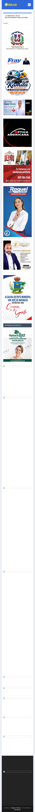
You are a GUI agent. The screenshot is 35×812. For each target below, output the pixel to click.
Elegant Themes (16, 808)
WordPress (17, 809)
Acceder (5, 23)
